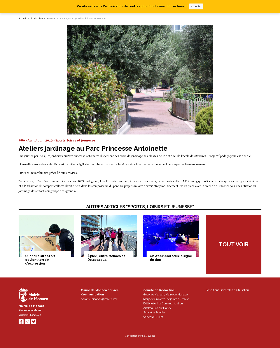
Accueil (22, 18)
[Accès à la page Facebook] (21, 322)
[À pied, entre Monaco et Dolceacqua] (109, 236)
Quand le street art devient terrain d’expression (40, 259)
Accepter (196, 6)
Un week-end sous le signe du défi (171, 257)
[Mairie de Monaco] (33, 295)
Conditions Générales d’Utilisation (227, 290)
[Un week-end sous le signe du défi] (171, 236)
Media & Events (146, 335)
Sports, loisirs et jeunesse (43, 18)
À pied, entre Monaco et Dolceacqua (106, 257)
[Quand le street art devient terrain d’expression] (46, 236)
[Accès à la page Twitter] (33, 322)
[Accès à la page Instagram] (27, 322)
